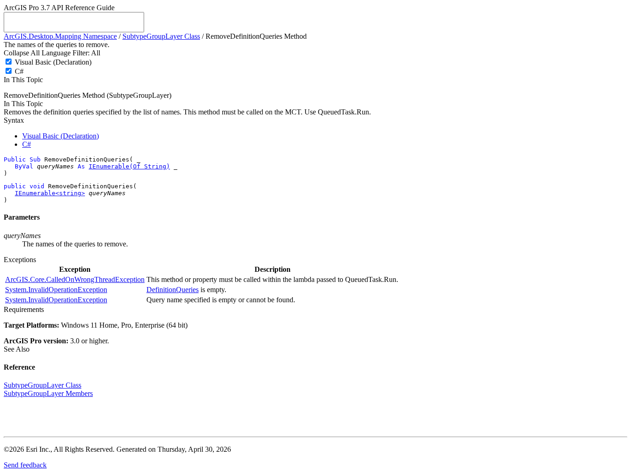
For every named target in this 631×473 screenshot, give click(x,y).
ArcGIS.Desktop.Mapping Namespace (60, 36)
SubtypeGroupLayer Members (48, 393)
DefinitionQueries (172, 289)
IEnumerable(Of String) (129, 166)
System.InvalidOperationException (56, 289)
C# (19, 71)
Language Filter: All (71, 53)
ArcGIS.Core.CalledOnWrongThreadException (75, 279)
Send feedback (25, 465)
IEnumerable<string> (50, 193)
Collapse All (22, 53)
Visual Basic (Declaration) (53, 62)
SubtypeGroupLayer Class (161, 36)
